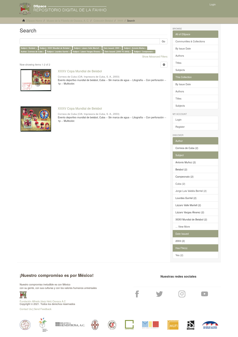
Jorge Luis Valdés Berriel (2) (191, 191)
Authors (179, 55)
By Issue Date (183, 48)
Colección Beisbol (103, 20)
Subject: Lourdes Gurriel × (58, 51)
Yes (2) (179, 255)
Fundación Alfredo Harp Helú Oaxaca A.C (43, 301)
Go (163, 41)
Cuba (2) (180, 183)
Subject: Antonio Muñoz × (135, 48)
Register (180, 126)
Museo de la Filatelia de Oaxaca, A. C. (68, 20)
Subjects (180, 70)
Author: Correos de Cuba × (32, 51)
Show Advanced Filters (154, 56)
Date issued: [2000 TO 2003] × (118, 51)
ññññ (120, 20)
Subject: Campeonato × (144, 51)
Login (178, 119)
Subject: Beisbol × (29, 48)
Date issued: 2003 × (112, 48)
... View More (182, 226)
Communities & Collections (190, 41)
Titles (178, 62)
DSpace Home (34, 20)
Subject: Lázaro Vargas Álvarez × (87, 51)
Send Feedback (42, 309)
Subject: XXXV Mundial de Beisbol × (55, 48)
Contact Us (26, 309)
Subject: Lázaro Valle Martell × (87, 48)
